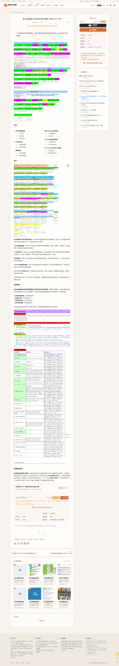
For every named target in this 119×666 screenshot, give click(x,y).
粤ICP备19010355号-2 (103, 662)
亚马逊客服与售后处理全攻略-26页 (20, 578)
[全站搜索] (103, 5)
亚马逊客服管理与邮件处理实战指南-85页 (34, 602)
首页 (23, 5)
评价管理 (35, 539)
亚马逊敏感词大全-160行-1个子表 (64, 602)
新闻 (43, 5)
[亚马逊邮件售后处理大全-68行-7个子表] (49, 570)
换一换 (67, 561)
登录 (43, 620)
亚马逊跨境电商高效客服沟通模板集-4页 (49, 602)
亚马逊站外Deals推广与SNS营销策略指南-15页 (24, 553)
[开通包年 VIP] (99, 5)
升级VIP (55, 497)
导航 (56, 5)
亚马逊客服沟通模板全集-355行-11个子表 (61, 553)
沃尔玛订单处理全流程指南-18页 (64, 578)
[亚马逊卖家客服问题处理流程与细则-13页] (19, 594)
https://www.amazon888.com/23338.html (32, 525)
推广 (69, 22)
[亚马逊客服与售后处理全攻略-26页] (19, 570)
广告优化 (102, 649)
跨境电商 (41, 539)
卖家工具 (24, 539)
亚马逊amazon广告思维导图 (88, 110)
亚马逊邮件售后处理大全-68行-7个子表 (49, 578)
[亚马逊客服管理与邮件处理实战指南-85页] (34, 594)
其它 (62, 5)
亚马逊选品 (91, 649)
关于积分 (14, 1)
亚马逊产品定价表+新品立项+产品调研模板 (92, 81)
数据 (30, 5)
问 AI (93, 5)
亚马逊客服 (17, 539)
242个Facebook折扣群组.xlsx (89, 86)
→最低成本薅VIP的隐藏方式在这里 (43, 507)
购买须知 (28, 662)
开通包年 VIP (62, 488)
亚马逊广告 (101, 642)
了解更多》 (13, 657)
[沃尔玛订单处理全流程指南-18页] (64, 570)
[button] (42, 81)
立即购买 (64, 497)
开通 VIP (12, 662)
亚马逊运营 (91, 645)
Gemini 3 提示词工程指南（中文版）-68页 (92, 125)
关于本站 (9, 1)
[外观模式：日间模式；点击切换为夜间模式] (107, 5)
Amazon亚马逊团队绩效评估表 (89, 120)
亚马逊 (90, 642)
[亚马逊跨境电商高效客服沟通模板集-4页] (49, 594)
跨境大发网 (93, 662)
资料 (37, 5)
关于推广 (23, 1)
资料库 (23, 662)
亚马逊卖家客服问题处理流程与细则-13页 (20, 602)
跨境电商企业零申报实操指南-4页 (90, 91)
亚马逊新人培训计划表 (87, 76)
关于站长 (4, 1)
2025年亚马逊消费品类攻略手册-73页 (91, 115)
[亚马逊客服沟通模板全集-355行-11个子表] (34, 570)
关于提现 (18, 1)
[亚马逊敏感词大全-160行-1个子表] (64, 594)
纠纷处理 (30, 539)
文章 (49, 5)
